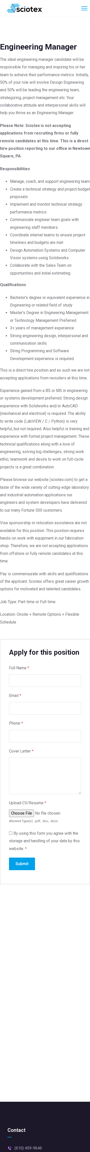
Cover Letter (21, 751)
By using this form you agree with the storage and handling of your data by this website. (44, 841)
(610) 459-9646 (28, 1148)
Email (15, 695)
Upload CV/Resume (27, 803)
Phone (16, 723)
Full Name (19, 668)
